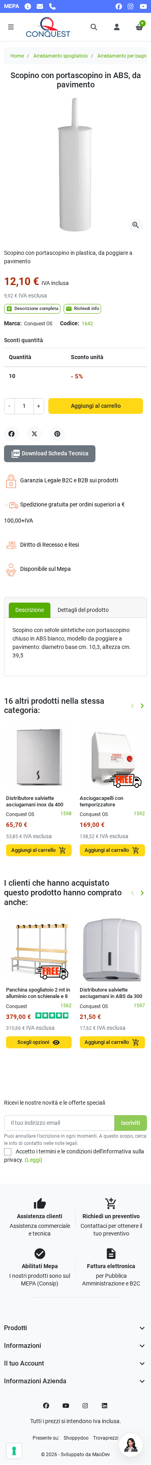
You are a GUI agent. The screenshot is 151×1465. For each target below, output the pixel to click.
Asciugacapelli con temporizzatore (101, 801)
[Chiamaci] (52, 6)
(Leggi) (33, 1160)
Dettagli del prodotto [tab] (83, 610)
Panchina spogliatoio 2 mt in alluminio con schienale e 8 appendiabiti (38, 996)
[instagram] (131, 6)
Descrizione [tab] (29, 610)
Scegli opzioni (38, 1042)
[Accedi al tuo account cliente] (117, 27)
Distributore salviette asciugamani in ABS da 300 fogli (111, 996)
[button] (94, 27)
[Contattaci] (40, 6)
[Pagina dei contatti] (28, 6)
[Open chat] (131, 1445)
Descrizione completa (32, 309)
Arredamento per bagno (123, 56)
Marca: (13, 323)
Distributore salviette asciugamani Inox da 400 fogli (34, 804)
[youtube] (143, 6)
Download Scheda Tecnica (50, 454)
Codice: (69, 323)
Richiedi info (82, 309)
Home (17, 56)
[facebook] (119, 6)
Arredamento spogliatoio (60, 56)
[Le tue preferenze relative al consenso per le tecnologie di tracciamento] (14, 1451)
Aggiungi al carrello (96, 406)
